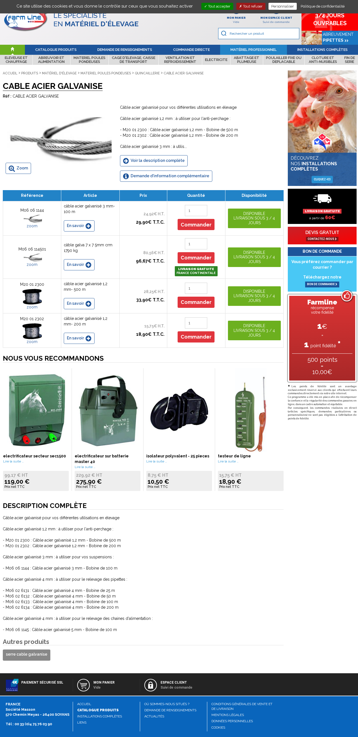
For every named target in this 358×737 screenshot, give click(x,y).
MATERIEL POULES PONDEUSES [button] (89, 60)
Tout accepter (218, 6)
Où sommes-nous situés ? (166, 704)
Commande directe (191, 50)
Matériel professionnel (253, 50)
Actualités (154, 716)
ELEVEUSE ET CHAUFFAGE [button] (16, 60)
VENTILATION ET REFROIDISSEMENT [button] (180, 60)
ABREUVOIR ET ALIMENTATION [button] (51, 60)
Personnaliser (282, 6)
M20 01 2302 (32, 318)
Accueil (10, 73)
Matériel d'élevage (59, 73)
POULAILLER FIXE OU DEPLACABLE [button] (284, 60)
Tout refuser (252, 6)
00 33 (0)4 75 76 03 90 (33, 724)
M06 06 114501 (32, 249)
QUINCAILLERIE (147, 73)
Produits (29, 73)
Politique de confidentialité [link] (323, 6)
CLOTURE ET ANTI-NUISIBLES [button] (323, 60)
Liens (81, 722)
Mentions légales (227, 715)
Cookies (218, 727)
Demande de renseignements (124, 50)
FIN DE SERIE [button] (349, 60)
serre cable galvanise (26, 654)
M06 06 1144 (32, 210)
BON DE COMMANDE (321, 284)
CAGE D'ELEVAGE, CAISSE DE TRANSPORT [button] (133, 60)
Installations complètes (322, 50)
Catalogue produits (56, 50)
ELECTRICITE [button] (216, 60)
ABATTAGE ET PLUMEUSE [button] (246, 60)
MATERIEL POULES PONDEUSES (106, 73)
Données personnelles (232, 721)
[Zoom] (57, 140)
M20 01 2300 (32, 284)
